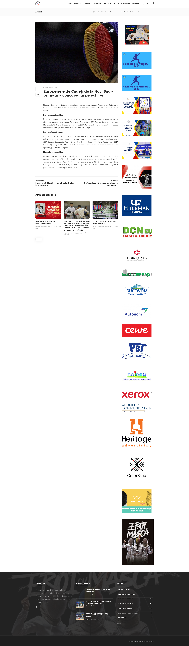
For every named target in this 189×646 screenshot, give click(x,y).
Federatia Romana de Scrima (42, 226)
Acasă (69, 4)
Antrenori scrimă (135, 589)
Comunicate (135, 618)
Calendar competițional (135, 594)
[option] (48, 215)
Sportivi (97, 4)
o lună (87, 594)
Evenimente (125, 4)
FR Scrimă (77, 4)
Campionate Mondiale (135, 603)
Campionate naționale (135, 608)
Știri (94, 12)
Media (115, 4)
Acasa (88, 12)
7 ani (109, 226)
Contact (135, 4)
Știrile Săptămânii (102, 12)
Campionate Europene (50, 87)
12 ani (81, 233)
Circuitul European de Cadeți (135, 613)
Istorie (87, 4)
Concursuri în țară (100, 216)
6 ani (52, 226)
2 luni (87, 605)
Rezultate (107, 4)
